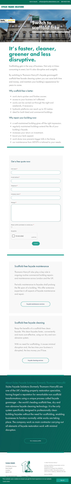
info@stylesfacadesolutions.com (49, 2)
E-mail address (15, 177)
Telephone (14, 186)
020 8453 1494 (65, 2)
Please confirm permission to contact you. (22, 225)
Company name (15, 194)
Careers (24, 476)
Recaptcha (13, 231)
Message (13, 202)
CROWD (50, 474)
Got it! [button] (62, 480)
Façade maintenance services (35, 304)
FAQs (29, 476)
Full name (14, 169)
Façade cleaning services (35, 360)
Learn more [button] (6, 481)
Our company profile (35, 441)
